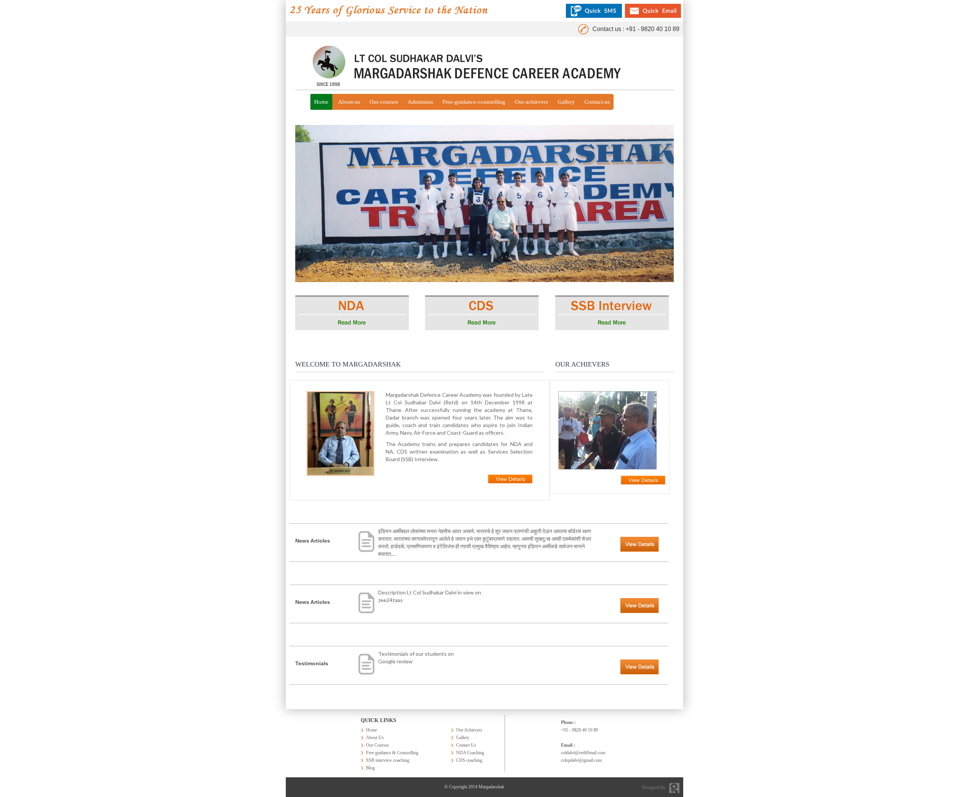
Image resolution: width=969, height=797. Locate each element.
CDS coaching (469, 760)
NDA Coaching (470, 752)
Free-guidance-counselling (473, 102)
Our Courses (377, 745)
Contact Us (466, 745)
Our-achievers (531, 102)
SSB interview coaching (387, 760)
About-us (349, 102)
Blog (370, 767)
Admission (420, 102)
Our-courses (383, 102)
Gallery (566, 102)
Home (321, 102)
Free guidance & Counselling (392, 752)
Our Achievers (469, 730)
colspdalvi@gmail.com (581, 760)
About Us (375, 737)
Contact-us (597, 102)
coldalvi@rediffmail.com (583, 752)
